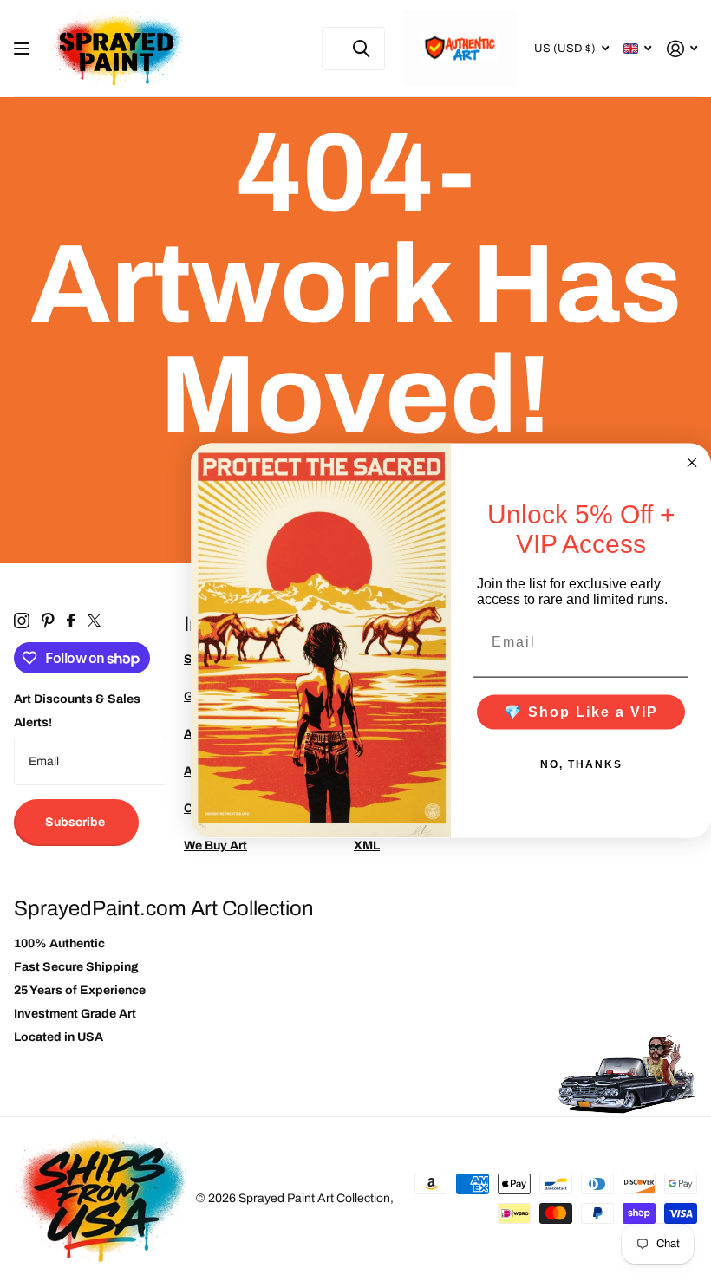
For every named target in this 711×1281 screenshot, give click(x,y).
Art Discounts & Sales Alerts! (77, 711)
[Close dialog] (692, 462)
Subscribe (76, 822)
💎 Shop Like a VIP (581, 711)
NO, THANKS (581, 764)
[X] (94, 620)
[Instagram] (21, 620)
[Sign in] (682, 48)
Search (361, 48)
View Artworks (24, 49)
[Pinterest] (48, 620)
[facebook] (71, 620)
